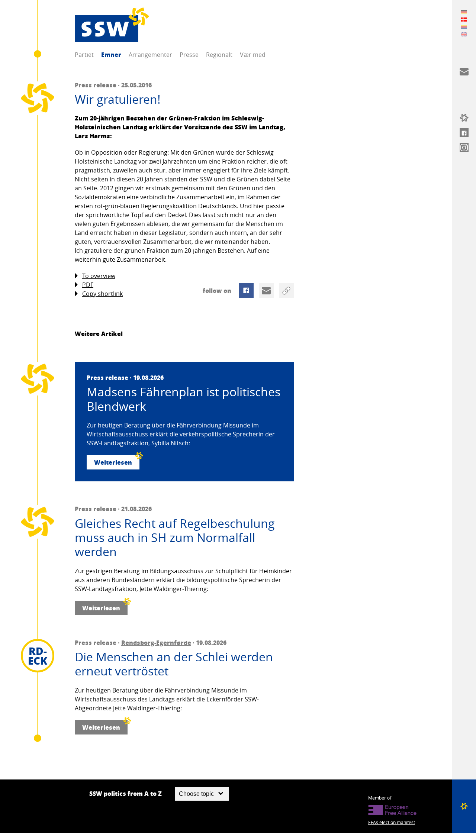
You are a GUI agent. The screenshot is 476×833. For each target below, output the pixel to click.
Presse (189, 55)
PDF (87, 285)
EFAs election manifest (391, 822)
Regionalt (219, 55)
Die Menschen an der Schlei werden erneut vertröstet (174, 664)
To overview (98, 276)
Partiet (84, 55)
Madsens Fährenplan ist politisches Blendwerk (183, 399)
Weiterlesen (113, 462)
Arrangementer (150, 55)
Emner (111, 54)
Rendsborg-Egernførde (156, 642)
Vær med (253, 55)
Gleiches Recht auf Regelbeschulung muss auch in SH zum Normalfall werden (175, 537)
